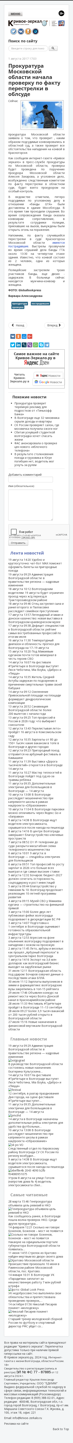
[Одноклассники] (18, 336)
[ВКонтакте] (12, 336)
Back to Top (61, 1429)
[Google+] (29, 336)
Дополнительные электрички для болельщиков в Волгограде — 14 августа (32, 787)
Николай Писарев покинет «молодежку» (35, 1315)
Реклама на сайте (16, 1423)
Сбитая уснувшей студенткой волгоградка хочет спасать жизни (34, 435)
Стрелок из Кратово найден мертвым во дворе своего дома (35, 1262)
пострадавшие (40, 303)
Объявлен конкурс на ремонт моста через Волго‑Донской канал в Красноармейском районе (33, 996)
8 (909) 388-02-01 (43, 1398)
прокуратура (19, 303)
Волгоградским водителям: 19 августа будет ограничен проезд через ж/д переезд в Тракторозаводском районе (36, 594)
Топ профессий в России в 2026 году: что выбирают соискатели (32, 721)
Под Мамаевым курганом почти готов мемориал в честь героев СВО (32, 655)
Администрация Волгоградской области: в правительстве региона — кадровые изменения (33, 579)
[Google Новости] (48, 382)
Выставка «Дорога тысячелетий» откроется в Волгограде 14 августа (35, 765)
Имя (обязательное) (21, 486)
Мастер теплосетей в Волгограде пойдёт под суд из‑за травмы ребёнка (35, 776)
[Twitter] (12, 344)
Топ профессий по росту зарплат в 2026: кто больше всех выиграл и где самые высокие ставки (36, 867)
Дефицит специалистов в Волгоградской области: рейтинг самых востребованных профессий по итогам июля (36, 631)
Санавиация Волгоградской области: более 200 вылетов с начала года (30, 710)
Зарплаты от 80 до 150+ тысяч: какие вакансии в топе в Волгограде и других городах (33, 743)
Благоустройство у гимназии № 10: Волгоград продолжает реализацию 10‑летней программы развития (35, 891)
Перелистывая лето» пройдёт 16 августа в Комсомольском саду (34, 732)
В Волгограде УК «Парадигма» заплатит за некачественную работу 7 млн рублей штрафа (34, 1287)
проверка (18, 307)
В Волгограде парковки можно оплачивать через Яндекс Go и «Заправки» (36, 812)
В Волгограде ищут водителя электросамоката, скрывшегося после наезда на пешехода (36, 823)
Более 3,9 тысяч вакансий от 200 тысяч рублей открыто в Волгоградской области (36, 1014)
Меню (15, 14)
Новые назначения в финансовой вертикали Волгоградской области (35, 1025)
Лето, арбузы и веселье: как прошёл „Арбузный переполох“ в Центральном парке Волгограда (35, 952)
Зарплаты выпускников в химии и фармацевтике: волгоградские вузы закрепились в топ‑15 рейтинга (35, 985)
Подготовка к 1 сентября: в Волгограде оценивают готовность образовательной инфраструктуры (34, 928)
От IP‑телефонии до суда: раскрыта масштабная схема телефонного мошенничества (33, 845)
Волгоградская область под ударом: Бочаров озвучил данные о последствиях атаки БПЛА (35, 974)
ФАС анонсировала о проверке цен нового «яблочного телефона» (35, 446)
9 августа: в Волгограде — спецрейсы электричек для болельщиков (34, 856)
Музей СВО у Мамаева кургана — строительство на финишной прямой (36, 904)
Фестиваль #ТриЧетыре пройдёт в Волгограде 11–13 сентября (35, 1005)
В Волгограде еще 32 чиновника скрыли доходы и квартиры (36, 419)
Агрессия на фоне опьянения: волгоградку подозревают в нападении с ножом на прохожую (35, 941)
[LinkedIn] (18, 344)
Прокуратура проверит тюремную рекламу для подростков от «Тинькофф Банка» (33, 408)
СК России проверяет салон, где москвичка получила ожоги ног (36, 427)
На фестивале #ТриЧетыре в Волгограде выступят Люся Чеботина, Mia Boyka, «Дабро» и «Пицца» (34, 667)
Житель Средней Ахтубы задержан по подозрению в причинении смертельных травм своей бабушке (35, 682)
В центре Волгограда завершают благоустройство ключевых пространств (35, 834)
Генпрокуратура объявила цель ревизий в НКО (34, 1212)
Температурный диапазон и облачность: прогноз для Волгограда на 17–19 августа (33, 643)
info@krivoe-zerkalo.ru (27, 1418)
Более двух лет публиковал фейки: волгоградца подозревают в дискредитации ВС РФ (34, 915)
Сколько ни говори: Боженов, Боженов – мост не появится (35, 1238)
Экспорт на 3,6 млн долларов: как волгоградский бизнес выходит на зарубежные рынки (33, 963)
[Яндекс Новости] (48, 375)
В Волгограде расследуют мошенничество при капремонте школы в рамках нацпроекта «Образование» (30, 800)
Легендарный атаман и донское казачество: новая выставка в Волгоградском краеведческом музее (35, 618)
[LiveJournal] (24, 344)
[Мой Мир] (24, 336)
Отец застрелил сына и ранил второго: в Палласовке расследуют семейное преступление (36, 607)
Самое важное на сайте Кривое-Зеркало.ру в (36, 355)
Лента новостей (27, 553)
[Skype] (41, 344)
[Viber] (29, 344)
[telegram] (46, 344)
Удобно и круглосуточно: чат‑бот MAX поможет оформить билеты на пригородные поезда (35, 565)
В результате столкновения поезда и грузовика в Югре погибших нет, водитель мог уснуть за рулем (34, 459)
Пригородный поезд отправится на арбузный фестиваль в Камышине (34, 753)
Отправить (18, 543)
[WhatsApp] (35, 344)
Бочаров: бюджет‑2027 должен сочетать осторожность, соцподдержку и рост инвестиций (35, 878)
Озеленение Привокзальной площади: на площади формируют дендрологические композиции (34, 697)
